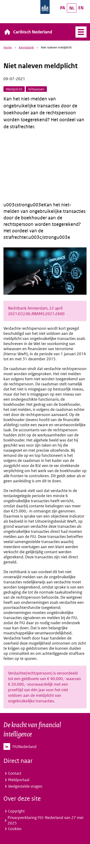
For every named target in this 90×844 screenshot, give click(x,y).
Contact (14, 773)
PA (62, 7)
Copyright (16, 811)
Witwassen (36, 89)
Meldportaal (18, 779)
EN (81, 7)
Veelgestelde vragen (25, 786)
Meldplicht (14, 89)
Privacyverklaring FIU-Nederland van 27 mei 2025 (45, 820)
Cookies (14, 828)
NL (71, 8)
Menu (81, 32)
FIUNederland (24, 746)
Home (7, 47)
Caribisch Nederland (32, 32)
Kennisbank (26, 47)
